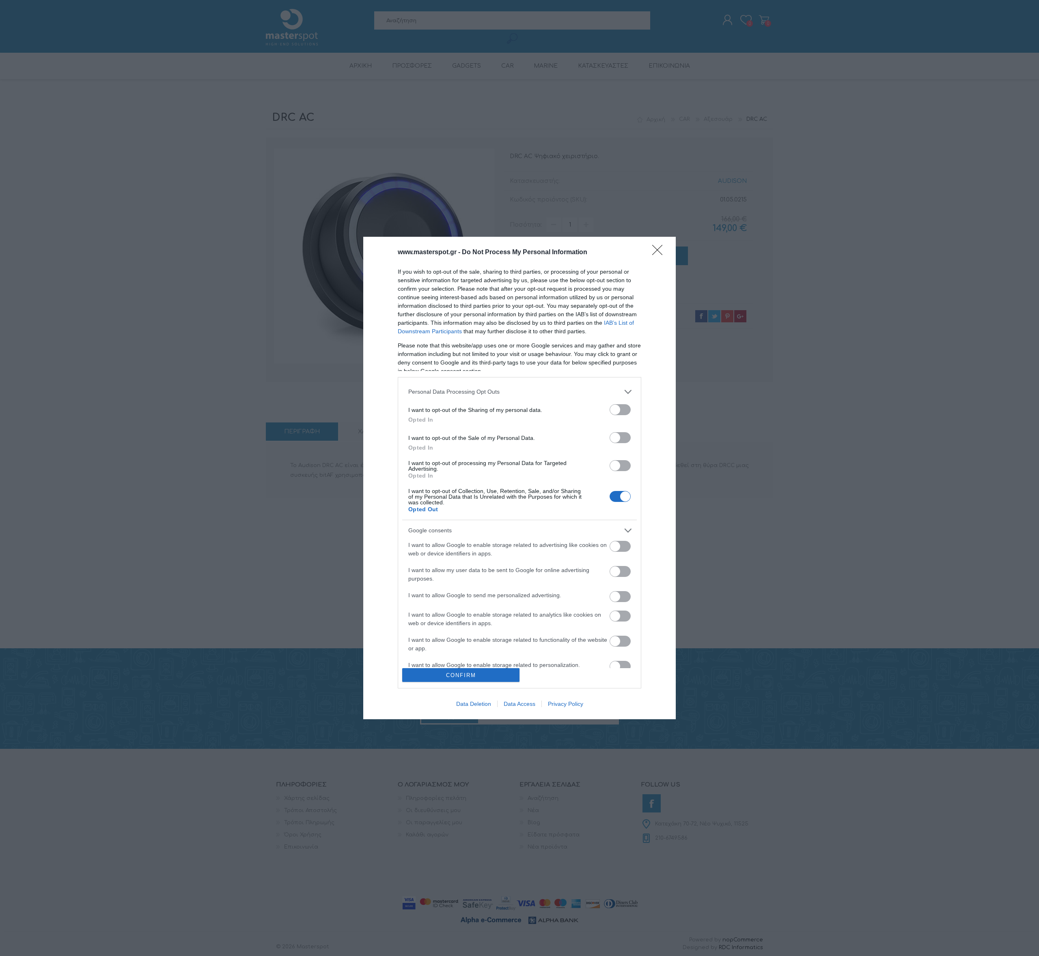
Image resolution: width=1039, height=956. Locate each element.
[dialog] (519, 478)
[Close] (660, 252)
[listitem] (519, 392)
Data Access (519, 704)
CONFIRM (461, 675)
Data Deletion (473, 704)
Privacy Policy (565, 704)
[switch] (620, 409)
